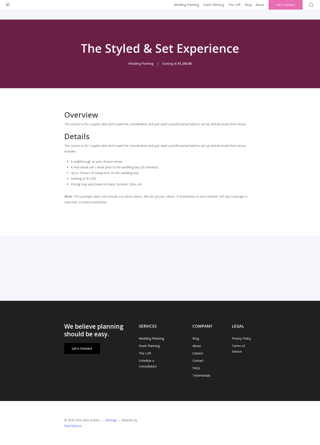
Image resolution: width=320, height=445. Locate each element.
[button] (82, 348)
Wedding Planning (151, 338)
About (196, 346)
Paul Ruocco (73, 426)
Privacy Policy (241, 338)
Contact (198, 361)
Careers (197, 353)
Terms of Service (238, 349)
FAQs (196, 368)
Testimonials (201, 375)
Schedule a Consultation (148, 363)
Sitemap (111, 420)
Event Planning (149, 346)
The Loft (145, 353)
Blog (195, 338)
